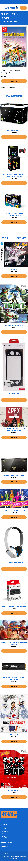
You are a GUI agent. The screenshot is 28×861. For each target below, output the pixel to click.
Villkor (12, 856)
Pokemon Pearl (14, 269)
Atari (5, 828)
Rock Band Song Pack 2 (14, 790)
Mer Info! (14, 81)
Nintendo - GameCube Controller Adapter (14, 606)
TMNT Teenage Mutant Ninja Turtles (14, 325)
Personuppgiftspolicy (20, 856)
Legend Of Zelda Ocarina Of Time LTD (14, 475)
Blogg (5, 837)
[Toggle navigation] (3, 7)
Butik (23, 7)
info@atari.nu (4, 2)
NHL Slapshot (14, 735)
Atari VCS (6, 831)
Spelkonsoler (11, 70)
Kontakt (8, 856)
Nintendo (17, 70)
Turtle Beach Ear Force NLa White (14, 562)
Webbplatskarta (14, 858)
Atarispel (6, 834)
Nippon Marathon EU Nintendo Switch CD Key (14, 510)
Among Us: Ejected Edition (14, 130)
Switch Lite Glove (14, 393)
